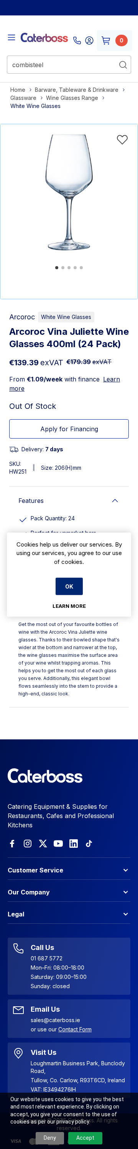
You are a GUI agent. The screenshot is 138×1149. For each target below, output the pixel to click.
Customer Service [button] (35, 870)
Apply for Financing (69, 429)
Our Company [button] (29, 892)
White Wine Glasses (66, 317)
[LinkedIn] (73, 843)
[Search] (123, 64)
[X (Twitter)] (43, 843)
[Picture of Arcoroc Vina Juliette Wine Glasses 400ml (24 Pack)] (69, 193)
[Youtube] (58, 843)
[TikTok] (89, 843)
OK (69, 586)
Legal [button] (16, 914)
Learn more (69, 606)
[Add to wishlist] (122, 139)
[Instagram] (27, 843)
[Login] (89, 40)
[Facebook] (12, 843)
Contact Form (75, 1029)
